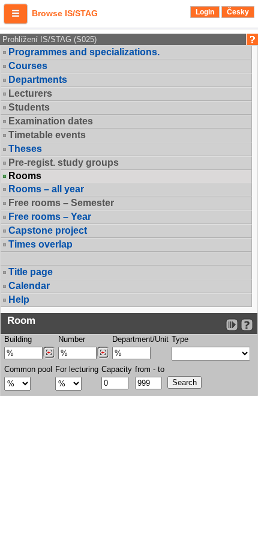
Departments (37, 80)
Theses (25, 149)
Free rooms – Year (49, 217)
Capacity (116, 369)
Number (71, 339)
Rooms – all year (46, 189)
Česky (238, 12)
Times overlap (40, 244)
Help (18, 299)
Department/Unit (140, 339)
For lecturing (76, 369)
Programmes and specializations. (84, 52)
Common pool (28, 369)
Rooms (24, 176)
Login (205, 12)
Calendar (29, 286)
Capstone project (47, 230)
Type (180, 339)
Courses (27, 66)
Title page (30, 272)
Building (18, 339)
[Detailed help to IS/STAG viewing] (247, 324)
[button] (16, 14)
